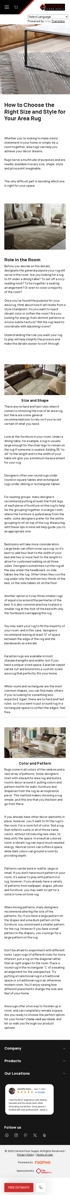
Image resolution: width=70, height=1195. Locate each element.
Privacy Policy (25, 1154)
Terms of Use (44, 1154)
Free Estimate (18, 1187)
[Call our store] (41, 1187)
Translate (58, 21)
